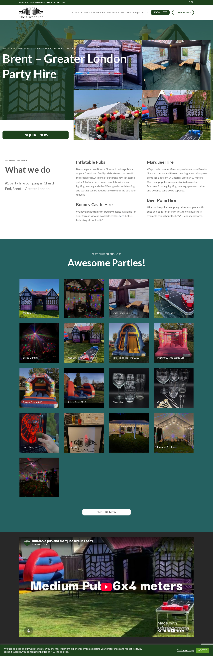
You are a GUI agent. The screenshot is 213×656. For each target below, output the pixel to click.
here (121, 215)
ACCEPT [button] (202, 650)
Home (75, 12)
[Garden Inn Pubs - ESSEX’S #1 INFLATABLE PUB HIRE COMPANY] (31, 12)
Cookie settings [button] (185, 650)
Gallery (126, 12)
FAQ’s (136, 12)
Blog (145, 12)
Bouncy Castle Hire (93, 12)
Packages (113, 12)
